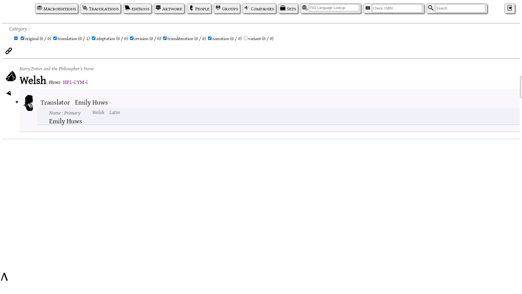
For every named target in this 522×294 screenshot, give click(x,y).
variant (261, 38)
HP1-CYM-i (75, 81)
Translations (104, 8)
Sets (291, 8)
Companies (262, 8)
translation (74, 38)
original (38, 38)
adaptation (112, 38)
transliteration (186, 38)
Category (18, 28)
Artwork (172, 8)
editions (141, 8)
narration (227, 38)
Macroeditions (60, 8)
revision (147, 38)
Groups (230, 8)
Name (64, 112)
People (202, 8)
